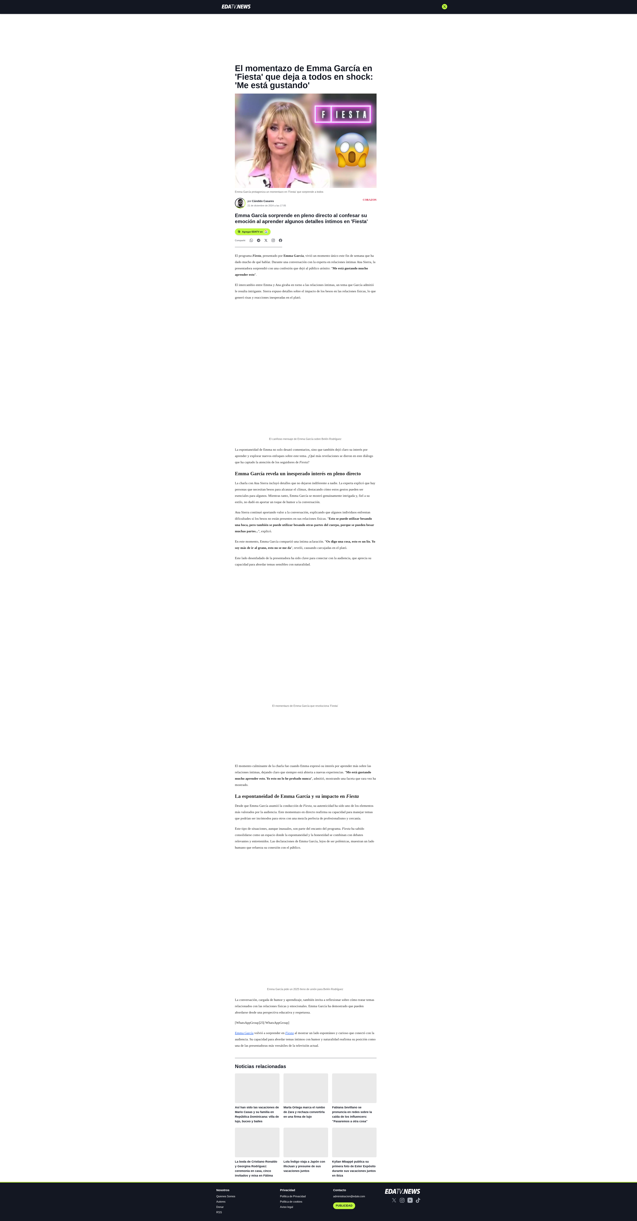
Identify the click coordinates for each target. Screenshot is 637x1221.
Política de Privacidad (293, 1196)
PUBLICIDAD (344, 1205)
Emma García (244, 1033)
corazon (370, 199)
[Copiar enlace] (273, 240)
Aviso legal (286, 1207)
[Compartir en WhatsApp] (251, 240)
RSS (219, 1212)
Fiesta (289, 1033)
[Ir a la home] (236, 6)
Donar (220, 1207)
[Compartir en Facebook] (280, 240)
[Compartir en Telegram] (258, 240)
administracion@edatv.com (349, 1196)
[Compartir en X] (266, 240)
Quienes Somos (225, 1196)
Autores (220, 1201)
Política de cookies (291, 1201)
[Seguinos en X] (444, 6)
